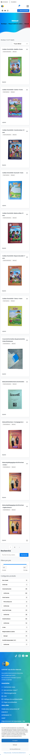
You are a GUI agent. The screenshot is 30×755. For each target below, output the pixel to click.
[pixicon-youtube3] (26, 655)
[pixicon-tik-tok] (16, 655)
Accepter (15, 740)
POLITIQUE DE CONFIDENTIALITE (19, 752)
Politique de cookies (7, 752)
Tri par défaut (17, 43)
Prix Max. (26, 570)
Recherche (6, 550)
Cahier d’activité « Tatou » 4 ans (12, 298)
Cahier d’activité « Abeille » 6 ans (12, 49)
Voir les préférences (15, 749)
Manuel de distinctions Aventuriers (13, 382)
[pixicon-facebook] (23, 655)
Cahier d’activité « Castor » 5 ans (12, 90)
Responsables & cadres (16, 24)
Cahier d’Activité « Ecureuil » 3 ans (12, 173)
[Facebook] (2, 10)
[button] (27, 725)
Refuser (15, 745)
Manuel (26, 24)
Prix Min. (4, 570)
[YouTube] (5, 10)
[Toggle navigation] (27, 6)
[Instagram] (7, 10)
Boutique (4, 24)
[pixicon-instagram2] (19, 655)
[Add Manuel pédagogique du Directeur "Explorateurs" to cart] (27, 540)
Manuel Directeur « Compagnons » (13, 422)
